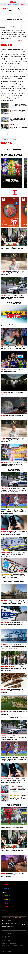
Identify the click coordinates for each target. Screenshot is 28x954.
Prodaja (17, 134)
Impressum (4, 920)
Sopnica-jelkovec (5, 139)
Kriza (10, 136)
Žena (6, 903)
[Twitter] (4, 45)
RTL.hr (3, 937)
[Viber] (8, 45)
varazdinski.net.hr (5, 943)
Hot (6, 892)
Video (7, 907)
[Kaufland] (14, 192)
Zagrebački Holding (10, 134)
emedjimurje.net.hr (6, 942)
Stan (14, 136)
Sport (7, 889)
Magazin (7, 896)
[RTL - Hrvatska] (4, 933)
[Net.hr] (10, 933)
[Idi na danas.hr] (13, 1)
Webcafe (7, 900)
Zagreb (3, 134)
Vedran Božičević (17, 41)
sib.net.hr (12, 942)
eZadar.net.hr (16, 945)
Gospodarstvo (4, 136)
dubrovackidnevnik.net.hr (7, 945)
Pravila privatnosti (6, 926)
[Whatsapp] (6, 45)
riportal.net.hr (13, 943)
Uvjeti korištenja (5, 923)
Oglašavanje (11, 920)
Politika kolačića (13, 923)
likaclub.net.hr (5, 947)
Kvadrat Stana (13, 139)
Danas (7, 885)
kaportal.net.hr (18, 942)
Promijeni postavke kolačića (8, 929)
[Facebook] (2, 45)
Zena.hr (7, 937)
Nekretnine (19, 136)
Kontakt (12, 926)
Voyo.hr (11, 937)
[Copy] (11, 45)
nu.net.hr (21, 945)
